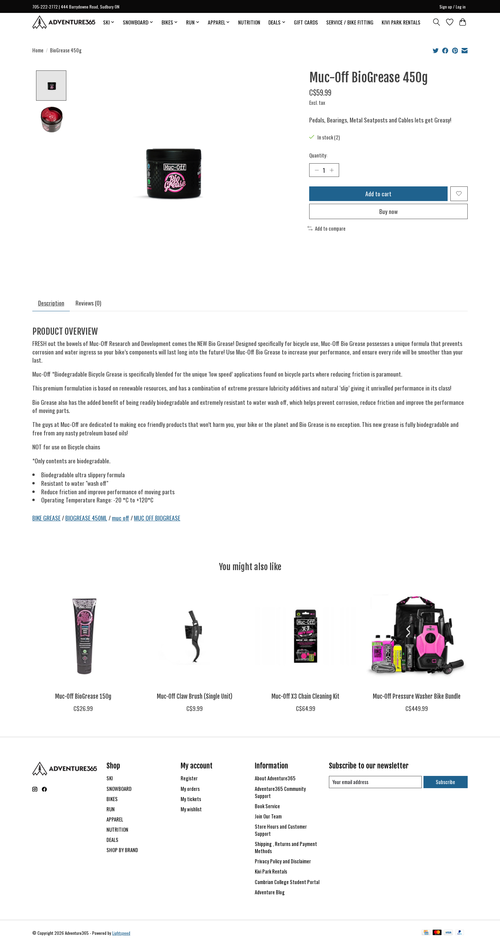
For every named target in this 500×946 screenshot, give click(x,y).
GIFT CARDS (306, 22)
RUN (110, 809)
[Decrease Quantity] (316, 170)
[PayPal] (459, 933)
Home (38, 50)
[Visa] (448, 933)
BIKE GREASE (46, 517)
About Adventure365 (275, 778)
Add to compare (330, 228)
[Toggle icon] (436, 22)
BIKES (112, 798)
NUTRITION (249, 22)
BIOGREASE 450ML (86, 517)
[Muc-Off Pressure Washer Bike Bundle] (417, 636)
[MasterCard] (437, 933)
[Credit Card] (426, 933)
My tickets (191, 798)
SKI (109, 778)
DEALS (112, 839)
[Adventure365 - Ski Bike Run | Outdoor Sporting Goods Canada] (63, 22)
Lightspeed (121, 933)
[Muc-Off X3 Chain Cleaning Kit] (305, 636)
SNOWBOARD (119, 788)
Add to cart (378, 193)
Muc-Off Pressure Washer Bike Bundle (417, 696)
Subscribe (445, 781)
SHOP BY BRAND (122, 849)
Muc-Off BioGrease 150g (83, 696)
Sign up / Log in (452, 6)
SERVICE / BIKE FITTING (349, 22)
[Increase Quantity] (331, 170)
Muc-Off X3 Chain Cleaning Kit (305, 696)
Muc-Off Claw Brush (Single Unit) (194, 696)
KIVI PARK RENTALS (401, 22)
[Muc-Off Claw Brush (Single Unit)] (194, 636)
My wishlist (191, 809)
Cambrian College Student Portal (287, 881)
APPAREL (114, 819)
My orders (190, 788)
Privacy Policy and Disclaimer (283, 861)
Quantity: (318, 155)
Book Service (267, 806)
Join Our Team (268, 816)
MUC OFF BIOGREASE (157, 517)
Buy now (388, 211)
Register (189, 778)
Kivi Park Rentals (271, 871)
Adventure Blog (270, 892)
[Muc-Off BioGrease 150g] (83, 636)
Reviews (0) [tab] (88, 302)
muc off (120, 517)
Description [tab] (51, 302)
